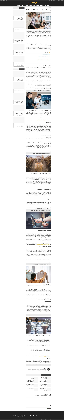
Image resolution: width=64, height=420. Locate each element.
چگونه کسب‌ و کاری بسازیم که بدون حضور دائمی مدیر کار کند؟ (43, 381)
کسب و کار (45, 5)
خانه (50, 7)
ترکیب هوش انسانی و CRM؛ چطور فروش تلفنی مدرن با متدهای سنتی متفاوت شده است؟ (30, 381)
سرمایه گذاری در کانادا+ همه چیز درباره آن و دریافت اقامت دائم (19, 18)
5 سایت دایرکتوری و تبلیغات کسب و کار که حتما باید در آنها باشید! (43, 385)
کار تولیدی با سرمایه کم (61, 0)
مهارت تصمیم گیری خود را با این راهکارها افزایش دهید (43, 59)
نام (50, 405)
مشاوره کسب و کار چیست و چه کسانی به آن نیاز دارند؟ (43, 377)
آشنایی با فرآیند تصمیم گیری (46, 54)
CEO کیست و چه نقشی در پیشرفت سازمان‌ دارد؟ (19, 64)
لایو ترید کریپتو (21, 416)
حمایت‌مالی (20, 419)
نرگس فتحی (44, 368)
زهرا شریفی (21, 19)
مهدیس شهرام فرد (20, 115)
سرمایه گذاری (30, 5)
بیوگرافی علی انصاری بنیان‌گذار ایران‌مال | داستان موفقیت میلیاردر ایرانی (18, 41)
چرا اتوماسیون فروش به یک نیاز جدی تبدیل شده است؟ (30, 377)
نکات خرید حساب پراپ (22, 415)
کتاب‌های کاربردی (26, 5)
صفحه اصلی (48, 5)
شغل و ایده (37, 5)
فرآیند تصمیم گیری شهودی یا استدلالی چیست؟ (44, 56)
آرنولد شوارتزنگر (57, 0)
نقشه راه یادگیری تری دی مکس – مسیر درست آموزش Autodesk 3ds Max (18, 29)
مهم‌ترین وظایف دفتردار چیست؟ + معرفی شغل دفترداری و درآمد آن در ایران (19, 52)
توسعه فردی (41, 5)
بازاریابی (34, 5)
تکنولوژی (22, 5)
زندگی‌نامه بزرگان (22, 39)
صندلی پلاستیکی (18, 416)
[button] (49, 52)
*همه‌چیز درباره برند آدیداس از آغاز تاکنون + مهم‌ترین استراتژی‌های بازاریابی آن (43, 389)
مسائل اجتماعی (18, 5)
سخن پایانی (48, 61)
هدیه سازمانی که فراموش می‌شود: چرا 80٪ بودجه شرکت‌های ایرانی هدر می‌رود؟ (30, 385)
